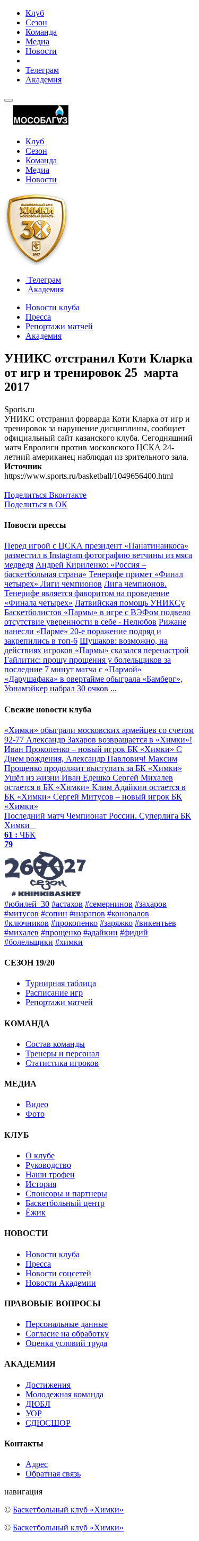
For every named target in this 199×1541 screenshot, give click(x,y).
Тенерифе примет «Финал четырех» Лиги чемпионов (93, 579)
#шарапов (87, 913)
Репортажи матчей (59, 326)
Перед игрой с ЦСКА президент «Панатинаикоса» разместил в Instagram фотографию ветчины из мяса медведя (98, 555)
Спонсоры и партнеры (66, 1193)
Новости (41, 51)
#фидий (134, 932)
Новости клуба (52, 307)
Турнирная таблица (60, 983)
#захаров (151, 903)
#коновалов (128, 913)
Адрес (36, 1464)
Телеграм (42, 70)
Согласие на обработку (67, 1333)
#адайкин (100, 932)
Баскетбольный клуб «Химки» (68, 1509)
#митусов (21, 913)
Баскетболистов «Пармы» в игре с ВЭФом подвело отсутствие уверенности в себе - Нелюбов (97, 617)
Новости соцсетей (58, 1273)
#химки (69, 941)
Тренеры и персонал (62, 1053)
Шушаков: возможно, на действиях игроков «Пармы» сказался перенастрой (96, 645)
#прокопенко (74, 922)
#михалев (21, 932)
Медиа (37, 41)
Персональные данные (66, 1324)
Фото (35, 1113)
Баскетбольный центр (65, 1203)
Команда (41, 31)
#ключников (26, 922)
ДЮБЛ (37, 1403)
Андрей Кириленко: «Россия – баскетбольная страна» (75, 569)
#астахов (67, 903)
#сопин (54, 913)
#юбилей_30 (26, 903)
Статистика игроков (62, 1063)
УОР (33, 1413)
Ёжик (35, 1212)
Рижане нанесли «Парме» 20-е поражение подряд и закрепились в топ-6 (95, 631)
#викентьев (155, 922)
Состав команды (55, 1043)
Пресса (38, 316)
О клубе (40, 1155)
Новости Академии (60, 1282)
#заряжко (116, 922)
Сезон (36, 22)
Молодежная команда (64, 1394)
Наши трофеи (50, 1174)
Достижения (48, 1384)
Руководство (48, 1165)
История (40, 1184)
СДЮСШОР (48, 1422)
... (113, 688)
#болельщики (28, 941)
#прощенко (61, 932)
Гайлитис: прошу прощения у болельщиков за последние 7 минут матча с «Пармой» (87, 664)
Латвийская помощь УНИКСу (130, 602)
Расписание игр (54, 992)
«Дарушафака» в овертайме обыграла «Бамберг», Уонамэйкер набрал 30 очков (93, 683)
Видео (36, 1104)
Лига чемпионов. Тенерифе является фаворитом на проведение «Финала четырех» (86, 593)
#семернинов (109, 903)
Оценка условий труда (66, 1343)
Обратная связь (53, 1473)
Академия (43, 79)
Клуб (34, 12)
